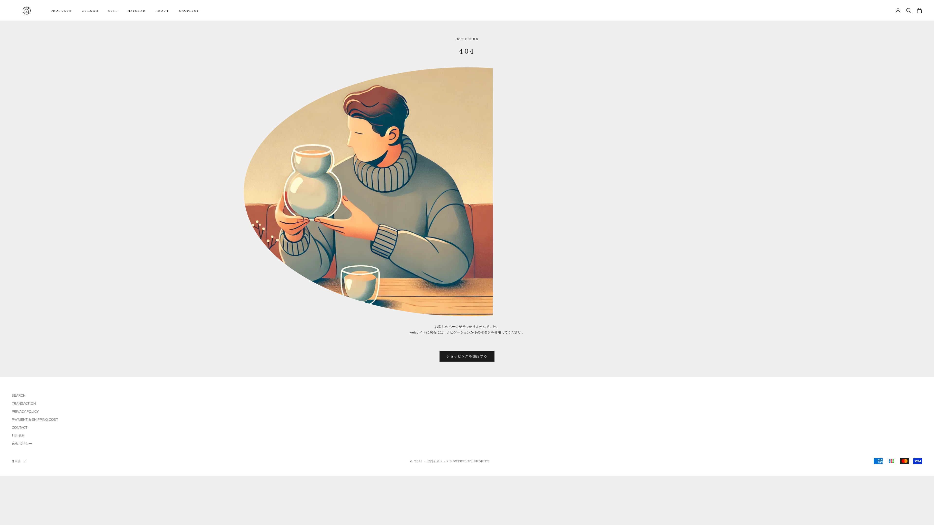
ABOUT (162, 10)
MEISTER (136, 10)
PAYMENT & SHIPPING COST (35, 419)
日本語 (16, 461)
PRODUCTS (61, 10)
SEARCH (19, 395)
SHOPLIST (189, 10)
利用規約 (18, 435)
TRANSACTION (24, 403)
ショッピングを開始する (467, 356)
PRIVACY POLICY (25, 411)
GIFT (113, 10)
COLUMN (90, 10)
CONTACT (19, 427)
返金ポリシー (22, 443)
